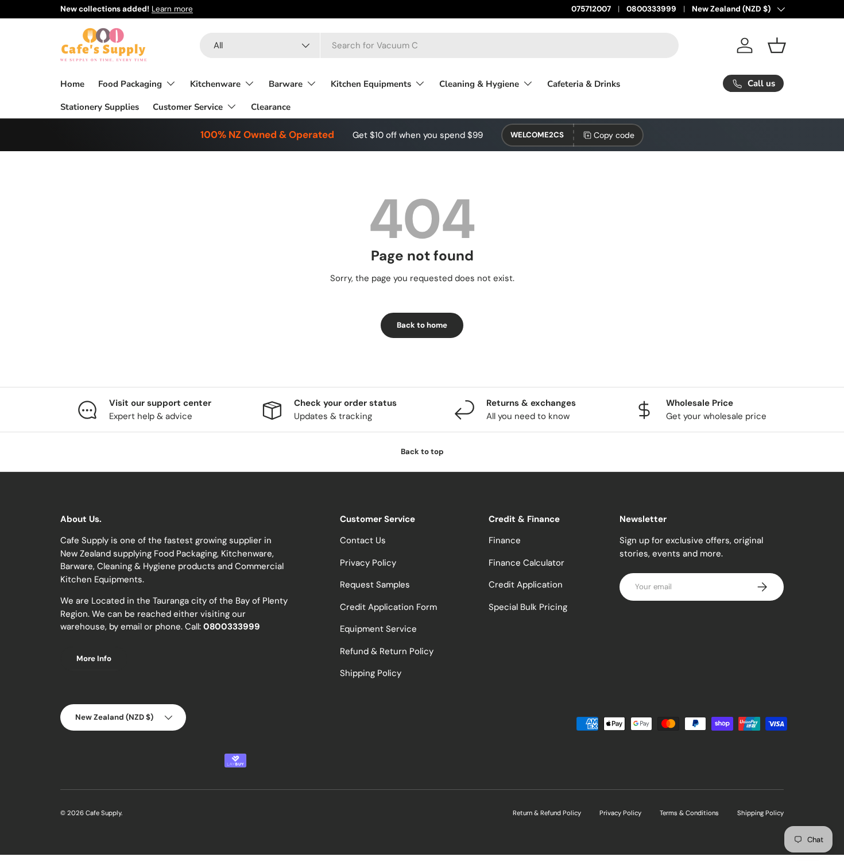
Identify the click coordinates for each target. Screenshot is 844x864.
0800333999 (651, 9)
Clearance (271, 107)
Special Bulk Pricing (528, 607)
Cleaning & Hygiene (479, 84)
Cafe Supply (103, 813)
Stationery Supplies (99, 107)
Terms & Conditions (689, 813)
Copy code (614, 135)
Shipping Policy (370, 673)
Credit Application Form (388, 607)
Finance (505, 540)
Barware (286, 84)
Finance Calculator (526, 563)
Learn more (172, 9)
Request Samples (375, 584)
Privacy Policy (368, 563)
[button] (776, 45)
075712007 (591, 9)
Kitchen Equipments (371, 84)
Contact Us (363, 540)
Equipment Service (378, 629)
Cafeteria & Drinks (583, 84)
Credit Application (526, 584)
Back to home (422, 325)
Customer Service (188, 107)
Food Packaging (130, 84)
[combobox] (439, 45)
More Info (93, 658)
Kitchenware (215, 84)
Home (72, 84)
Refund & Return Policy (386, 651)
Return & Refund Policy (547, 813)
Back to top (422, 451)
